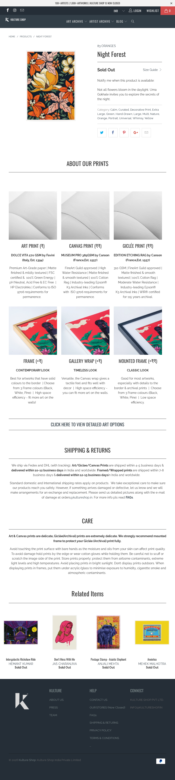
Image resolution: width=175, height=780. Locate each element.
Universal (125, 118)
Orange (102, 118)
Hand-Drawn (124, 114)
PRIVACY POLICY (100, 730)
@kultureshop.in (81, 497)
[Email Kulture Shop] (22, 10)
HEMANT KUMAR (21, 664)
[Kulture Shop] (16, 19)
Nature (154, 114)
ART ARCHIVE (74, 21)
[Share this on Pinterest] (124, 132)
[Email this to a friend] (146, 132)
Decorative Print (140, 109)
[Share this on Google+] (135, 132)
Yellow (148, 118)
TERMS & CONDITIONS (104, 738)
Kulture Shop (27, 760)
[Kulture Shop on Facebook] (7, 10)
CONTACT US (98, 699)
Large (137, 114)
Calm (113, 109)
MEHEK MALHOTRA (152, 664)
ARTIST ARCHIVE (99, 21)
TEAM (53, 715)
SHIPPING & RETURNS (104, 722)
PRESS (53, 707)
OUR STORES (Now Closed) (107, 707)
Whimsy (138, 118)
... (90, 745)
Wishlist (151, 10)
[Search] (133, 21)
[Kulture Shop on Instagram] (15, 10)
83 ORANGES (106, 46)
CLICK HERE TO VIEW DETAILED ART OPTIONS (87, 424)
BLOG (120, 21)
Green (110, 114)
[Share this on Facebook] (113, 132)
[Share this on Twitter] (101, 132)
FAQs (129, 497)
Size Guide (151, 70)
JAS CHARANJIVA (64, 664)
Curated (123, 109)
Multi (146, 114)
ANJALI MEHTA (108, 664)
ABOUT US (56, 699)
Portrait (113, 118)
